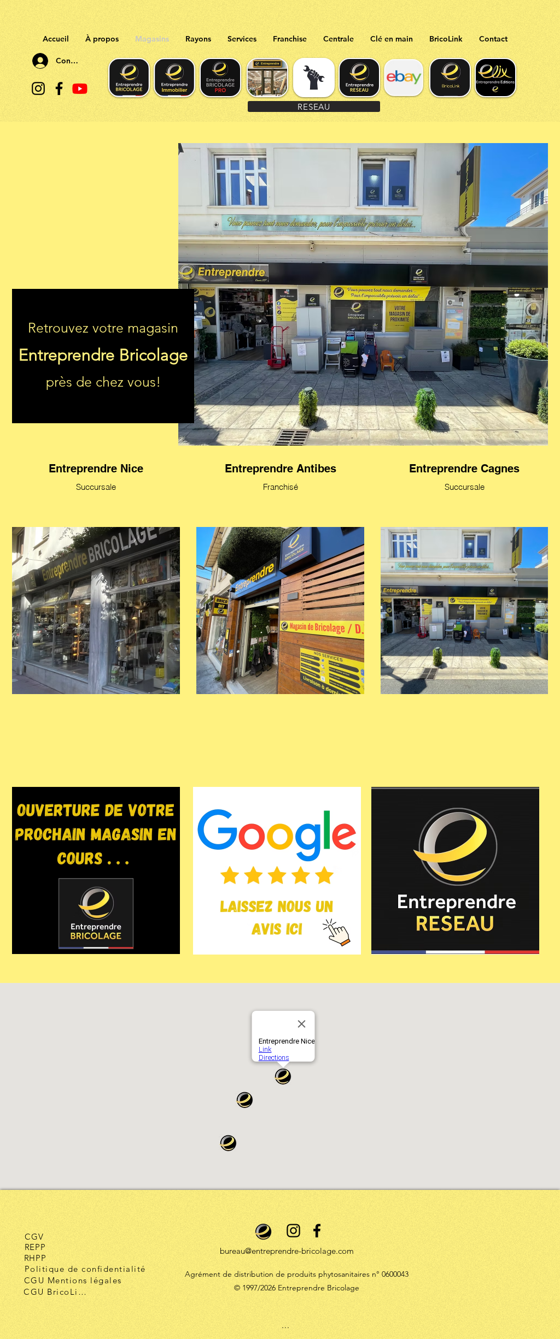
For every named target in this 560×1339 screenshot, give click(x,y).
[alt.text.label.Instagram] (38, 88)
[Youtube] (80, 88)
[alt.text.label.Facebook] (59, 88)
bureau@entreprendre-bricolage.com (287, 1251)
